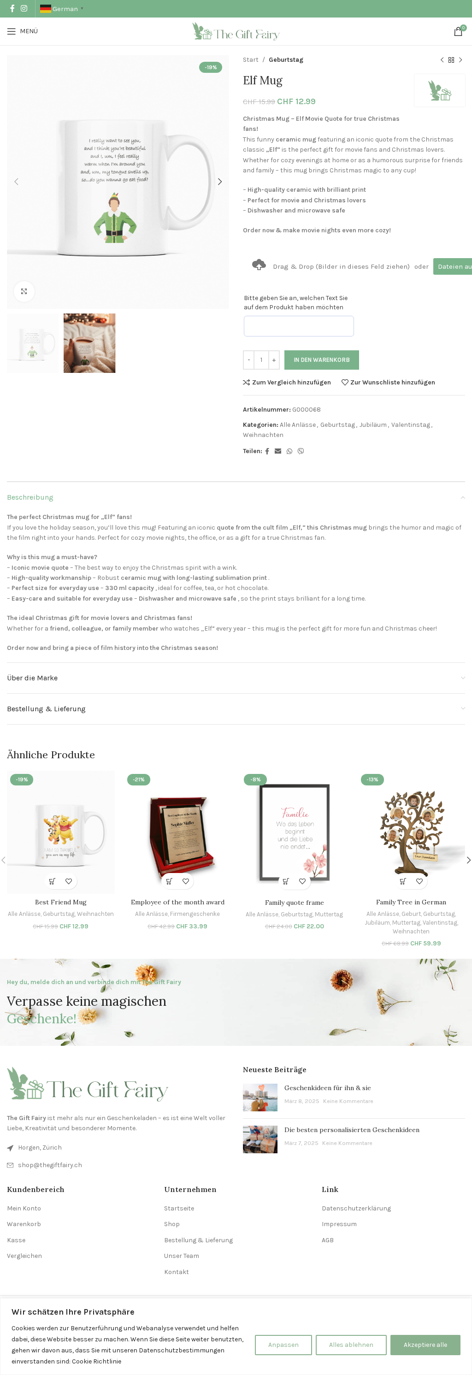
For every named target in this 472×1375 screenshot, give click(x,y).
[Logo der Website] (236, 31)
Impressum (339, 1224)
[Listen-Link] (118, 1165)
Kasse (16, 1240)
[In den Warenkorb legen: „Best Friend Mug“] (53, 881)
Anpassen (283, 1345)
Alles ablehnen (351, 1345)
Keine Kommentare (348, 1101)
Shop (172, 1224)
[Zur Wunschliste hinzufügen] (69, 881)
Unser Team (181, 1256)
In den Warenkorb (322, 359)
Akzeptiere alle (425, 1345)
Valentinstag (410, 425)
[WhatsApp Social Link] (289, 451)
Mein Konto (24, 1208)
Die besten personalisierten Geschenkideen (351, 1130)
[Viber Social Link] (301, 451)
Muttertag (329, 914)
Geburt (411, 913)
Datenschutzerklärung (356, 1208)
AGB (328, 1240)
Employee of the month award (177, 902)
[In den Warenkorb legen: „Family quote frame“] (286, 881)
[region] (236, 1336)
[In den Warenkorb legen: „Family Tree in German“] (403, 881)
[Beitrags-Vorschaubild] (260, 1097)
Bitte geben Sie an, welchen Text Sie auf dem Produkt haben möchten (296, 302)
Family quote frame (294, 902)
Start (251, 60)
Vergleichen (24, 1256)
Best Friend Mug (61, 902)
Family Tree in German (411, 902)
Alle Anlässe (298, 425)
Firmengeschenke (195, 913)
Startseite (179, 1208)
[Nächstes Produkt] (460, 60)
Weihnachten (263, 435)
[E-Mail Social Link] (278, 451)
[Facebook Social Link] (12, 8)
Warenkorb (24, 1224)
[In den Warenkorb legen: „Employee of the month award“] (169, 881)
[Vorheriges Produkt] (442, 60)
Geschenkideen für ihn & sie (327, 1088)
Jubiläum (373, 425)
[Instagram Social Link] (24, 8)
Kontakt (176, 1272)
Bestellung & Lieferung (198, 1240)
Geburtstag (286, 60)
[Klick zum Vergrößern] (24, 291)
